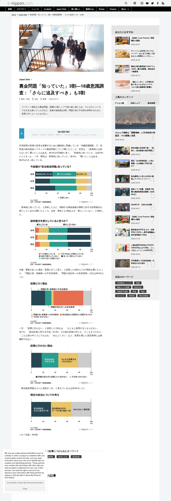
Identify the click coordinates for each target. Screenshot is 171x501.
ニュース (35, 9)
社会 (36, 99)
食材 (143, 291)
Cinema (113, 9)
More (124, 9)
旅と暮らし (76, 9)
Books (102, 9)
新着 (10, 9)
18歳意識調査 (47, 456)
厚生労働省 (143, 295)
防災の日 (137, 287)
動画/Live (90, 9)
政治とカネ (62, 456)
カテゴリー (21, 9)
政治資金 (76, 456)
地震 (138, 283)
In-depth (47, 9)
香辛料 (131, 295)
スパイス (120, 295)
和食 (134, 291)
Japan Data (61, 9)
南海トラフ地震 (123, 287)
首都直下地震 (122, 291)
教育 (44, 99)
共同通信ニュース (124, 283)
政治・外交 (25, 99)
